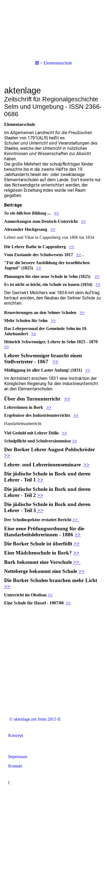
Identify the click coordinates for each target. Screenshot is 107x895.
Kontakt (15, 766)
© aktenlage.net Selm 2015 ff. (34, 719)
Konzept (15, 735)
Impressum (17, 756)
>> (56, 213)
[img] (53, 27)
